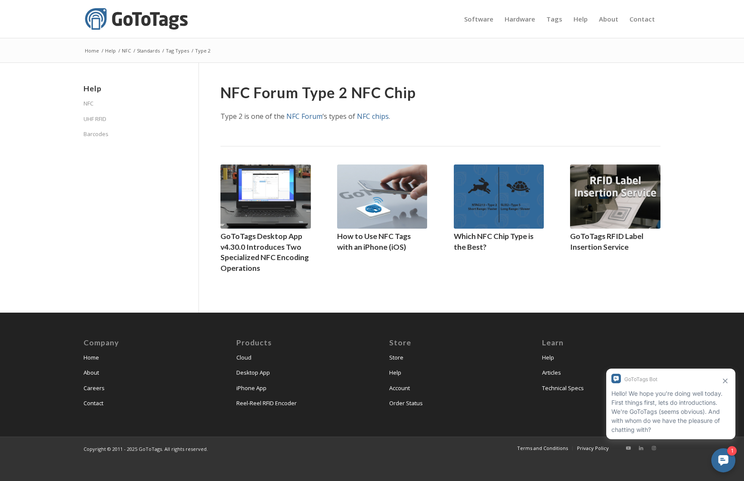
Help (395, 372)
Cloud (243, 357)
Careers (94, 388)
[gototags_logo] (137, 19)
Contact (93, 403)
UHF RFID (95, 119)
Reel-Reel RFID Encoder (266, 403)
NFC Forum (304, 116)
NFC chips (373, 116)
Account (399, 388)
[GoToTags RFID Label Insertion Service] (615, 196)
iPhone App (251, 388)
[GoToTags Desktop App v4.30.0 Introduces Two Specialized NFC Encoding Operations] (265, 196)
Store (396, 357)
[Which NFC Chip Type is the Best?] (499, 196)
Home (91, 357)
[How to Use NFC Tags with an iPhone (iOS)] (382, 196)
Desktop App (253, 372)
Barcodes (96, 134)
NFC (88, 103)
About (91, 372)
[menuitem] (479, 19)
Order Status (406, 403)
